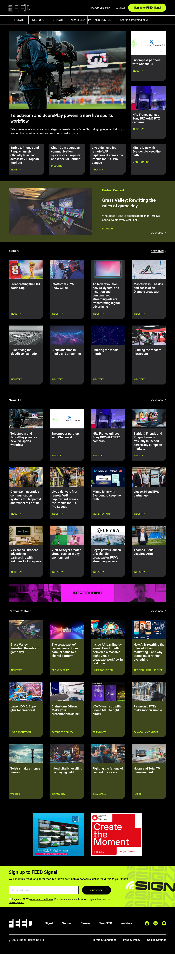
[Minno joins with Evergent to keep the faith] (108, 477)
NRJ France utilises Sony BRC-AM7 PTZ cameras (146, 118)
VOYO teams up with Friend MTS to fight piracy (107, 710)
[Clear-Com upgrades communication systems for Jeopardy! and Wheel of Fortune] (26, 477)
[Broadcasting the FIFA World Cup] (26, 269)
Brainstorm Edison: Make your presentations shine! (66, 710)
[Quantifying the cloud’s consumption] (26, 335)
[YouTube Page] (164, 923)
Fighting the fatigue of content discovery (108, 770)
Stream (57, 20)
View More (157, 233)
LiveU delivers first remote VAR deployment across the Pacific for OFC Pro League (107, 155)
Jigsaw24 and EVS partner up (146, 493)
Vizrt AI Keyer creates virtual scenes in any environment (66, 553)
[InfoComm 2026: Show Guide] (67, 269)
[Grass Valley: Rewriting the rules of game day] (50, 211)
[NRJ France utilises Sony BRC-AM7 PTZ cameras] (108, 418)
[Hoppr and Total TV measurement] (149, 753)
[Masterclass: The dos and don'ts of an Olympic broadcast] (149, 269)
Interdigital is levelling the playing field (67, 770)
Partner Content (100, 20)
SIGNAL (19, 20)
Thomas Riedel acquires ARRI (144, 551)
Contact (120, 8)
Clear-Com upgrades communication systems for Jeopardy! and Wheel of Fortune (66, 153)
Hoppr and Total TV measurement (147, 770)
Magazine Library (100, 8)
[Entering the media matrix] (108, 335)
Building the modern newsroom (147, 351)
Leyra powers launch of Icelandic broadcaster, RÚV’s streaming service (107, 555)
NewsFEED (78, 20)
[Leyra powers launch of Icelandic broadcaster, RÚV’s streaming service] (108, 535)
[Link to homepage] (19, 7)
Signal (49, 923)
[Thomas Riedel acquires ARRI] (149, 535)
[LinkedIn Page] (155, 923)
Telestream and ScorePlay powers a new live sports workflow (61, 118)
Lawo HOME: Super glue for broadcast (23, 708)
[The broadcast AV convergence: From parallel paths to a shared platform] (67, 629)
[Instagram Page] (147, 923)
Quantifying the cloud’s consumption (24, 351)
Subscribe (96, 890)
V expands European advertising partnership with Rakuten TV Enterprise (25, 555)
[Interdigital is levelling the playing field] (67, 753)
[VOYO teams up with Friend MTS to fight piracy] (108, 691)
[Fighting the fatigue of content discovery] (108, 753)
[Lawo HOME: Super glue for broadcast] (26, 691)
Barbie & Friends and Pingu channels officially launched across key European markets (24, 155)
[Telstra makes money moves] (26, 753)
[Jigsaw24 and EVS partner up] (149, 477)
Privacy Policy (131, 940)
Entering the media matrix (106, 351)
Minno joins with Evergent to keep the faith (146, 151)
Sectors (38, 20)
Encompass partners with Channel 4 (146, 62)
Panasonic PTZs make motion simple (148, 708)
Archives (126, 923)
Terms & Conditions (104, 940)
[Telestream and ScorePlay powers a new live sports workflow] (26, 418)
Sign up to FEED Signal (147, 7)
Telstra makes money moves (25, 770)
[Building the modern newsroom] (149, 335)
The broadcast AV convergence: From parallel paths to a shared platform (65, 650)
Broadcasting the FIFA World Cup (25, 286)
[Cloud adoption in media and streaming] (67, 335)
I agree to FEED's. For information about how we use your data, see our (59, 901)
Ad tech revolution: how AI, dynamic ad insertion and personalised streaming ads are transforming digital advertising (106, 295)
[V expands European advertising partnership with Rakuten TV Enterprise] (26, 535)
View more (157, 250)
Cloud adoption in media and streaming (66, 351)
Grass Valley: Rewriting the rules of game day (129, 203)
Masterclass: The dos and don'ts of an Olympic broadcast (148, 287)
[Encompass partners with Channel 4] (67, 418)
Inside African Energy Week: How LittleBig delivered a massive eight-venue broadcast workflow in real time (108, 654)
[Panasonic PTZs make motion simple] (149, 691)
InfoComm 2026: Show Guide (63, 286)
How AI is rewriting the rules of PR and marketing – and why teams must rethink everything (149, 652)
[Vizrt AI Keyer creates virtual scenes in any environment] (67, 535)
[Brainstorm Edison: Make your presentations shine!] (67, 691)
